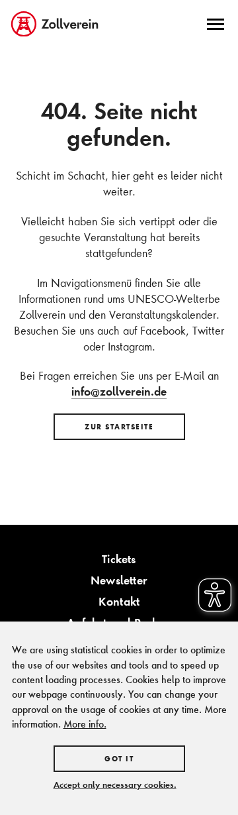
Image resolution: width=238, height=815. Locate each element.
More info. (84, 724)
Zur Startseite (119, 426)
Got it (119, 758)
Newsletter (119, 580)
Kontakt (119, 601)
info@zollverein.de (119, 391)
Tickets (119, 559)
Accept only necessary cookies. (115, 784)
